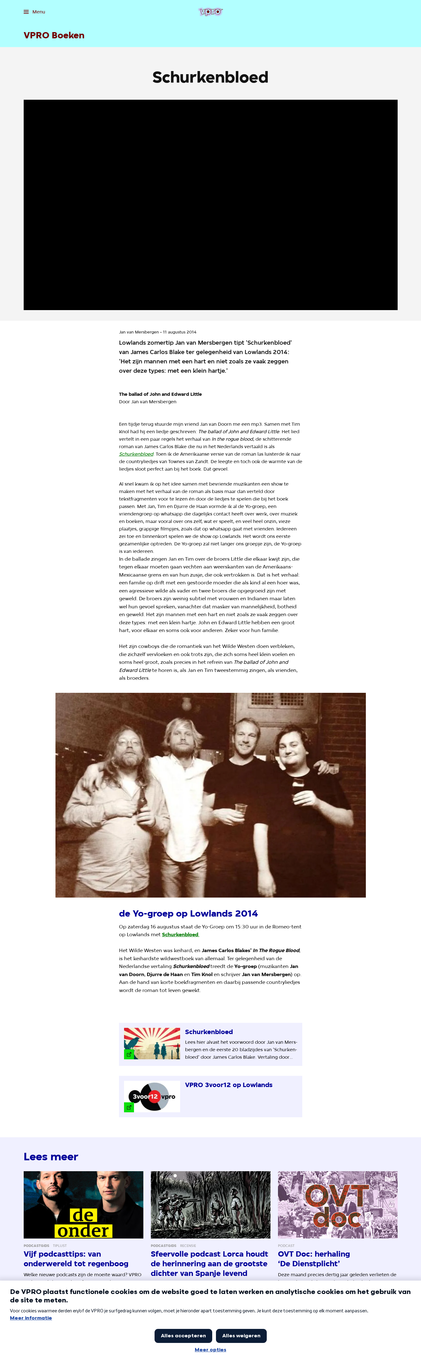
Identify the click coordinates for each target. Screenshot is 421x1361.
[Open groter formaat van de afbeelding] (210, 795)
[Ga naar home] (210, 11)
